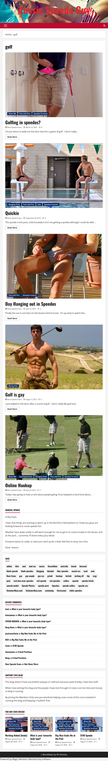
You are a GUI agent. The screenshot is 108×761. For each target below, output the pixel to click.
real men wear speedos (23, 580)
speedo (75, 580)
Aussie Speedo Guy (54, 10)
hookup (59, 576)
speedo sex (83, 585)
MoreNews (47, 754)
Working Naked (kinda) (16, 735)
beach (73, 566)
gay (20, 576)
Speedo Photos (28, 585)
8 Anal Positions (25, 651)
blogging (40, 571)
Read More (13, 137)
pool (8, 580)
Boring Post (13, 386)
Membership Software (40, 759)
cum (92, 571)
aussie (42, 566)
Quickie (12, 213)
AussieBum (52, 566)
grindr (50, 576)
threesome (61, 590)
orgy (95, 576)
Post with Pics (24, 114)
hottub (68, 576)
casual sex (76, 571)
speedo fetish (88, 580)
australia (64, 566)
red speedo (41, 580)
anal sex (32, 566)
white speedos (76, 590)
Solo (39, 204)
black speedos (27, 571)
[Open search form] (104, 25)
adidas (9, 566)
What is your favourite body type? (26, 609)
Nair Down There (31, 664)
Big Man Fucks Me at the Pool (33, 633)
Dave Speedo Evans (14, 127)
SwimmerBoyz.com (15, 590)
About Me (12, 114)
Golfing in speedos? (23, 122)
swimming (49, 590)
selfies (66, 580)
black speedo (12, 571)
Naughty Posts (14, 204)
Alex (17, 566)
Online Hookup (18, 485)
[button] (5, 25)
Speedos (55, 585)
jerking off (79, 576)
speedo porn (43, 585)
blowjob (50, 571)
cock (86, 571)
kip (88, 576)
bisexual (83, 566)
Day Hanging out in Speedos (30, 303)
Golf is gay (14, 394)
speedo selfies (69, 585)
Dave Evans (11, 576)
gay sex (41, 576)
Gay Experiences (25, 477)
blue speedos (62, 571)
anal (24, 566)
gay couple (30, 576)
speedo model (13, 585)
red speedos (55, 580)
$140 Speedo (18, 645)
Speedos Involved (40, 114)
